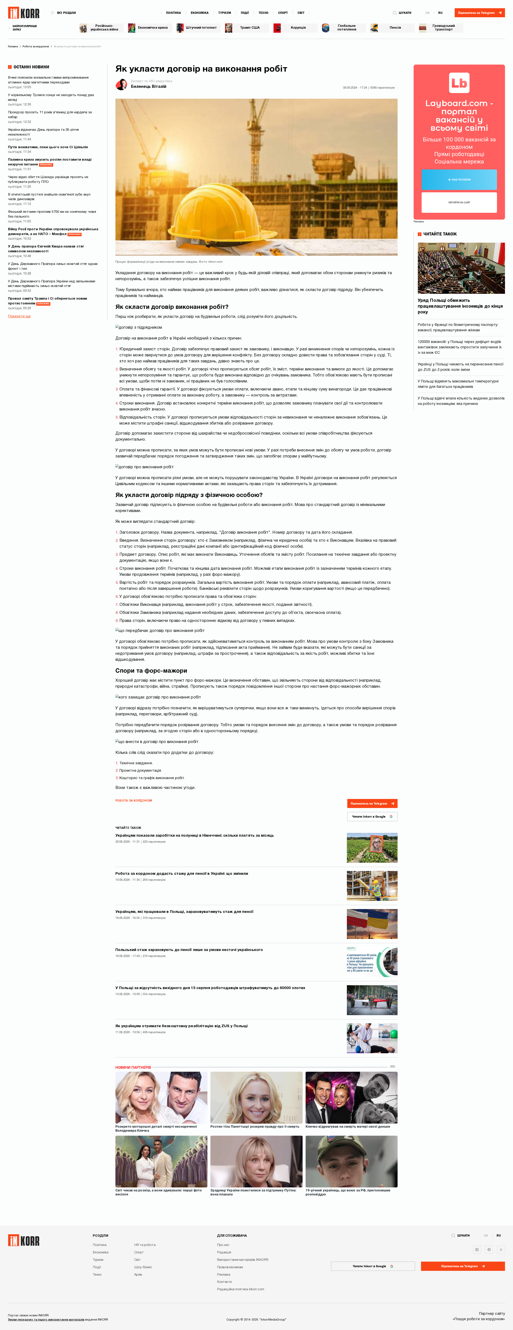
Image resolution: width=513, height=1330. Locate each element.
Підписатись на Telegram (369, 804)
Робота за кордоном (133, 801)
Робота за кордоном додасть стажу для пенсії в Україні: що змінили (181, 874)
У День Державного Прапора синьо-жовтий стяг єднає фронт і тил (53, 266)
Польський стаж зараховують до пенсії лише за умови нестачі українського (189, 950)
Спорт (283, 13)
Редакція (224, 1252)
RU (440, 12)
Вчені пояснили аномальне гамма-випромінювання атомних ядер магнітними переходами (48, 80)
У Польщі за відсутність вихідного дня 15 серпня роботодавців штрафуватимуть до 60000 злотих (210, 988)
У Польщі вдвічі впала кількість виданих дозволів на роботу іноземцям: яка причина (461, 401)
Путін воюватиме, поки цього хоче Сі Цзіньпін (48, 147)
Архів (138, 1274)
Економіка (200, 13)
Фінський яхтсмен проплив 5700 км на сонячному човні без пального (52, 214)
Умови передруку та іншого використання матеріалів (46, 1320)
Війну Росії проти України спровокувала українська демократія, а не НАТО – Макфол (53, 232)
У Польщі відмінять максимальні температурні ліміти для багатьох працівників (458, 384)
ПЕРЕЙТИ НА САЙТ (459, 202)
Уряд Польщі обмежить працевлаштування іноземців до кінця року (460, 306)
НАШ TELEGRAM (461, 179)
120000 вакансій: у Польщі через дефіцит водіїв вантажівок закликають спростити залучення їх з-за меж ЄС (460, 347)
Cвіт (301, 13)
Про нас (223, 1245)
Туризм (224, 13)
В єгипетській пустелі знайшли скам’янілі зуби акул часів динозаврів (49, 197)
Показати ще (19, 316)
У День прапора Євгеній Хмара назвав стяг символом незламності (46, 249)
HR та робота (145, 1245)
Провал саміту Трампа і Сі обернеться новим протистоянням (47, 301)
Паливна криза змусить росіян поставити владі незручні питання (49, 162)
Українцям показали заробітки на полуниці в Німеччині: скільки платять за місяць (194, 835)
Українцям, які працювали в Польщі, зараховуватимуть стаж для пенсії (184, 912)
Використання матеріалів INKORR (242, 1260)
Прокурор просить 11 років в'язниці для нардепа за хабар (50, 115)
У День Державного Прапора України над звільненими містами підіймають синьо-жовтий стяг (51, 284)
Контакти (224, 1282)
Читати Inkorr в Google (369, 817)
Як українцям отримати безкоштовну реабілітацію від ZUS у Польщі (181, 1026)
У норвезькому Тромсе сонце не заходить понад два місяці (51, 97)
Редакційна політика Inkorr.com (240, 1289)
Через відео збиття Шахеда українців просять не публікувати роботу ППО (48, 179)
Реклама (223, 1274)
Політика (173, 13)
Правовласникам (230, 1267)
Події (245, 13)
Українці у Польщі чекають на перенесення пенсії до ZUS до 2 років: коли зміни (460, 367)
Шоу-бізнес (143, 1267)
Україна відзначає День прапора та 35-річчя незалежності (43, 132)
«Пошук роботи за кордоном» (479, 1319)
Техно (263, 13)
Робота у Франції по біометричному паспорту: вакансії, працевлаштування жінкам (458, 327)
